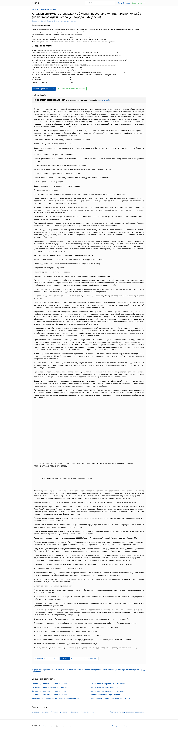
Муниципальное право (48, 9)
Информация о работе (89, 671)
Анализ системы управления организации (108, 684)
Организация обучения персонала (104, 687)
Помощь (126, 3)
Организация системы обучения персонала (49, 684)
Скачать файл (104, 100)
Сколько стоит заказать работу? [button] (71, 89)
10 (85, 658)
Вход (120, 3)
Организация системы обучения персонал (49, 691)
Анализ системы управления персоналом (127, 712)
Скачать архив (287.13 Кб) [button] (43, 89)
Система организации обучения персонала (49, 712)
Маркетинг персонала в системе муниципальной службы (55, 698)
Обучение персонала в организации (105, 694)
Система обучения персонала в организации (50, 687)
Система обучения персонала (83, 712)
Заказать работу (138, 3)
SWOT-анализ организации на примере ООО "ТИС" (111, 698)
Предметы (35, 9)
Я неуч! (45, 726)
